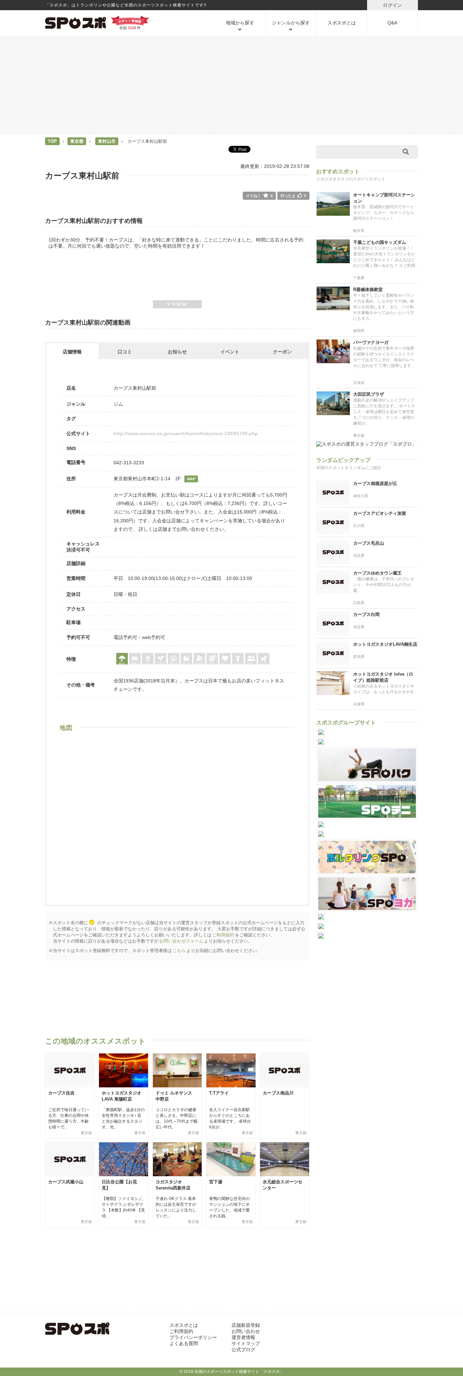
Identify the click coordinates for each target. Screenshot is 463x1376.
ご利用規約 (223, 934)
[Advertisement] (231, 84)
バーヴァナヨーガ (370, 342)
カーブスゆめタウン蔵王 (377, 573)
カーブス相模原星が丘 (375, 483)
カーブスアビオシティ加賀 (379, 513)
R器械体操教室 (368, 289)
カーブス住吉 (61, 1093)
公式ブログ (243, 1349)
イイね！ (259, 196)
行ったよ (293, 196)
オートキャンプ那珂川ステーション (384, 198)
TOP (52, 141)
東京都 (76, 141)
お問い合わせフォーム (181, 941)
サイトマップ (246, 1343)
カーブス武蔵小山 (65, 1181)
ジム (118, 404)
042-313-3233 (129, 462)
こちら (179, 950)
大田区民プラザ (368, 394)
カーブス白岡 (366, 614)
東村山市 (107, 141)
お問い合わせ (246, 1331)
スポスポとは (341, 22)
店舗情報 (72, 351)
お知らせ (177, 351)
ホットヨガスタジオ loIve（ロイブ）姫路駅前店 (383, 677)
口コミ (125, 351)
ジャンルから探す (291, 22)
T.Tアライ (219, 1093)
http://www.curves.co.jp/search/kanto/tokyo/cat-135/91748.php (186, 433)
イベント (229, 351)
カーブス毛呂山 (368, 543)
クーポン (282, 351)
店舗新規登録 (246, 1325)
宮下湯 (215, 1181)
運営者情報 (243, 1337)
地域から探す (240, 22)
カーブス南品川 (278, 1093)
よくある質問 (183, 1343)
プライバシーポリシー (193, 1337)
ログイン (392, 5)
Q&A (392, 22)
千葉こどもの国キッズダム (379, 242)
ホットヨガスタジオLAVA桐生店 (385, 644)
